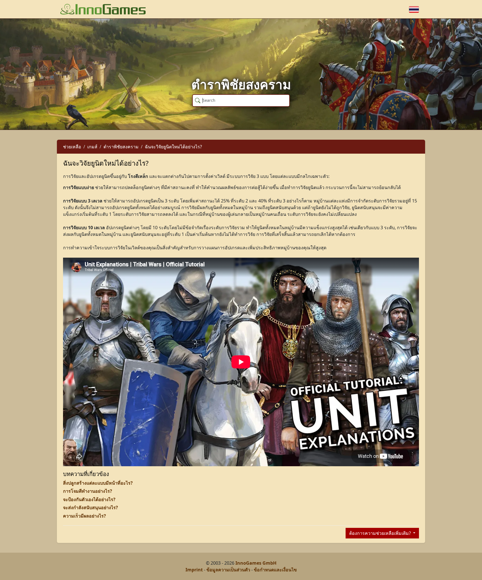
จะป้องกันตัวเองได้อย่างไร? (89, 499)
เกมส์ (92, 147)
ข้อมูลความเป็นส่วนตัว (228, 570)
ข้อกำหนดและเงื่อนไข (275, 570)
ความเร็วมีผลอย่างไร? (84, 516)
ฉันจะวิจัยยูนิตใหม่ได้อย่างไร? (173, 147)
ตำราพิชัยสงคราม (121, 147)
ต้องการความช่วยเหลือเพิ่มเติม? (380, 533)
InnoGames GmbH (255, 563)
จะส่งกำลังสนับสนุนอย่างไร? (90, 507)
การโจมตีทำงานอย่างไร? (87, 491)
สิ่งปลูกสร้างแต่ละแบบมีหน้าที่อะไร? (98, 483)
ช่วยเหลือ (72, 147)
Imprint (194, 570)
